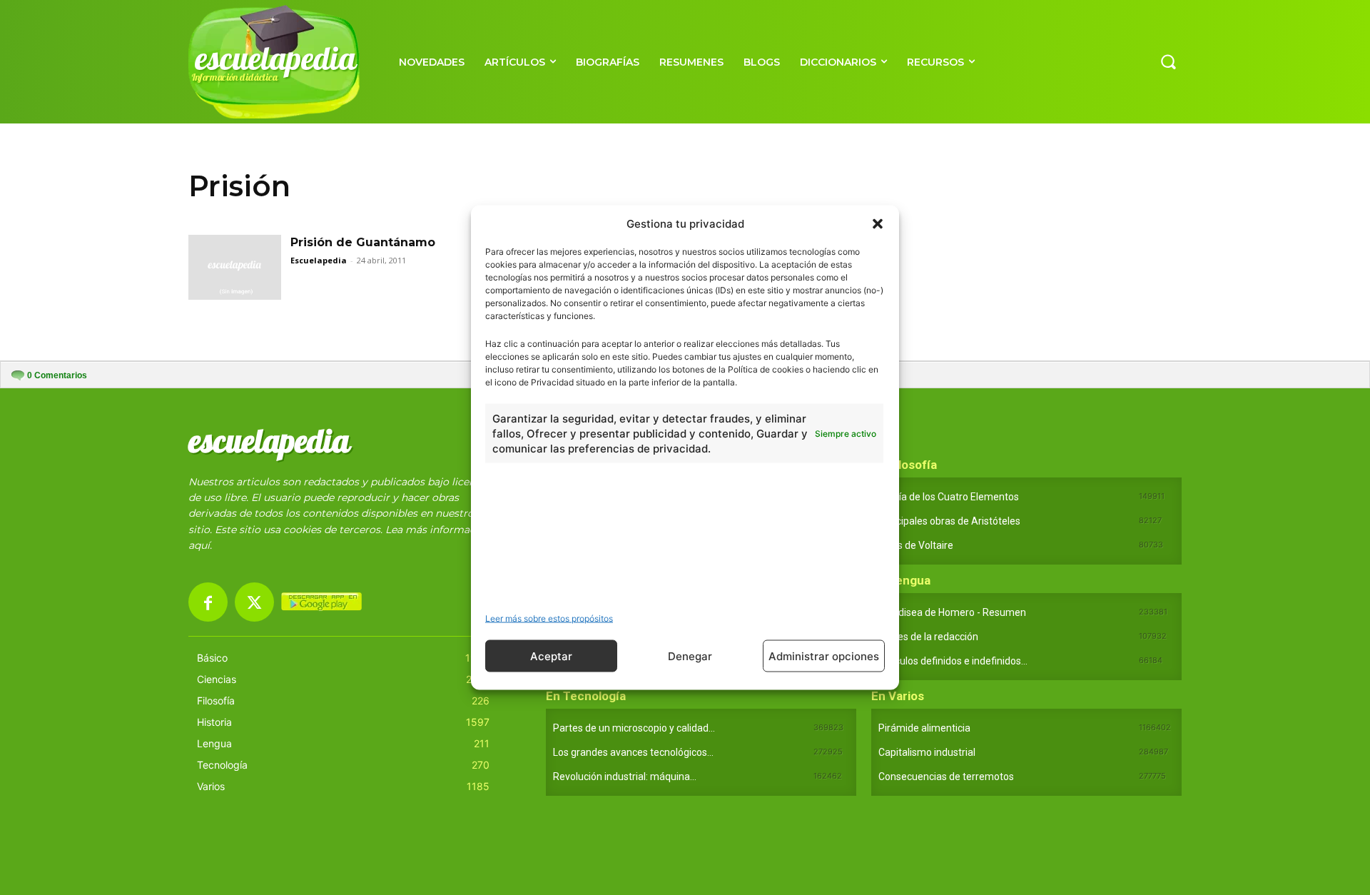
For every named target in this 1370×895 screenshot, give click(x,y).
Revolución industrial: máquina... (624, 776)
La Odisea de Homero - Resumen (952, 612)
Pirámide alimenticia (924, 728)
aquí (199, 545)
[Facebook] (208, 602)
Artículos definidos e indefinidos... (953, 661)
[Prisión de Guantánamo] (234, 267)
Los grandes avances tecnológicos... (633, 752)
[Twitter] (254, 602)
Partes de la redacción (928, 636)
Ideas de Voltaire (915, 545)
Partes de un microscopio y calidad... (634, 728)
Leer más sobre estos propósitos (549, 618)
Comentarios (57, 375)
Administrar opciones (823, 655)
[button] (878, 223)
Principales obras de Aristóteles (949, 521)
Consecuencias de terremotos (946, 776)
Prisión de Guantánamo (362, 242)
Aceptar (551, 655)
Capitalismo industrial (926, 752)
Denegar (690, 655)
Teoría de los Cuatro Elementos (948, 496)
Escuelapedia (318, 260)
